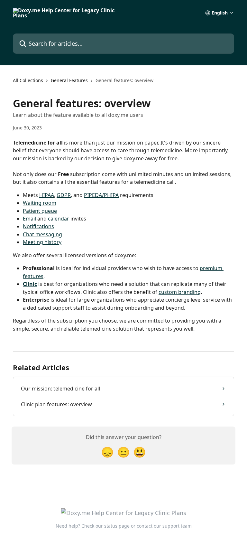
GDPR (64, 195)
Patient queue (40, 210)
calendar (58, 218)
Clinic (30, 283)
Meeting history (42, 242)
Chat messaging (42, 234)
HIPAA (46, 195)
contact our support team (164, 526)
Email (29, 218)
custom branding (180, 292)
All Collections (28, 80)
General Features (69, 80)
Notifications (38, 226)
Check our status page (105, 526)
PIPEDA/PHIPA (101, 195)
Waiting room (39, 202)
